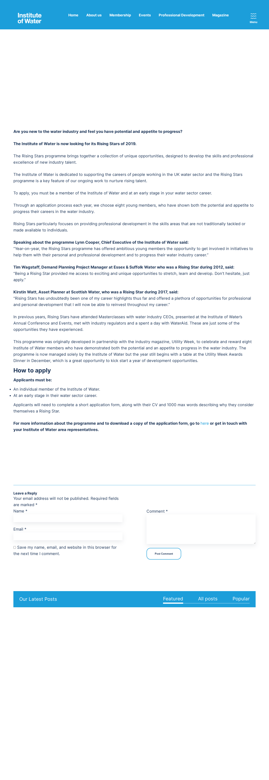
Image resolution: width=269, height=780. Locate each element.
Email (19, 529)
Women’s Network (74, 713)
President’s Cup (200, 701)
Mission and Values (28, 676)
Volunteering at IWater (77, 707)
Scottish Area (117, 707)
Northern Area (117, 688)
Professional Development (181, 15)
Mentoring (197, 714)
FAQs (239, 682)
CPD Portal (197, 707)
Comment (157, 511)
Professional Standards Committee (78, 734)
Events (145, 15)
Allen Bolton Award (203, 682)
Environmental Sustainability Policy (29, 691)
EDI (16, 682)
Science (151, 695)
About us (94, 15)
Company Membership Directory (78, 697)
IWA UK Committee (75, 743)
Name (20, 511)
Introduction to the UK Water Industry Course (206, 729)
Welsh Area (115, 726)
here (204, 423)
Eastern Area (116, 676)
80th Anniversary (27, 725)
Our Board (68, 682)
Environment (154, 688)
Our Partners (70, 688)
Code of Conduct (27, 700)
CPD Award (198, 688)
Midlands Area (117, 682)
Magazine (220, 15)
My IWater (243, 676)
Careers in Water (201, 738)
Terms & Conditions (114, 765)
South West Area (119, 719)
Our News (243, 688)
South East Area (119, 713)
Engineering (154, 682)
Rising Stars (198, 720)
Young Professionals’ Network (76, 722)
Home (73, 15)
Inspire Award (199, 695)
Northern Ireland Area (119, 697)
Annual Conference (203, 676)
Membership (120, 15)
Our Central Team (74, 676)
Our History (22, 718)
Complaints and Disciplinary (26, 709)
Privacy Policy (84, 765)
